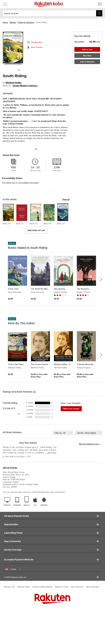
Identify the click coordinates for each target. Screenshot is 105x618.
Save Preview (37, 47)
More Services (77, 587)
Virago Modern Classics (25, 86)
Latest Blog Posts (13, 533)
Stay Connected (12, 541)
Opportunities (11, 524)
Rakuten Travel (61, 587)
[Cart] (99, 4)
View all (65, 199)
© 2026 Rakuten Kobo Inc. (15, 577)
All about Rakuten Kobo (16, 516)
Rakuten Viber (23, 587)
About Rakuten (92, 587)
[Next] (101, 279)
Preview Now (36, 42)
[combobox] (62, 432)
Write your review (71, 409)
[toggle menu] (5, 4)
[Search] (99, 13)
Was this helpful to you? (89, 444)
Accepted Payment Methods (18, 559)
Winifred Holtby (14, 83)
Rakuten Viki (9, 587)
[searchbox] (52, 13)
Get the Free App (12, 550)
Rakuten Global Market (42, 587)
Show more (50, 452)
